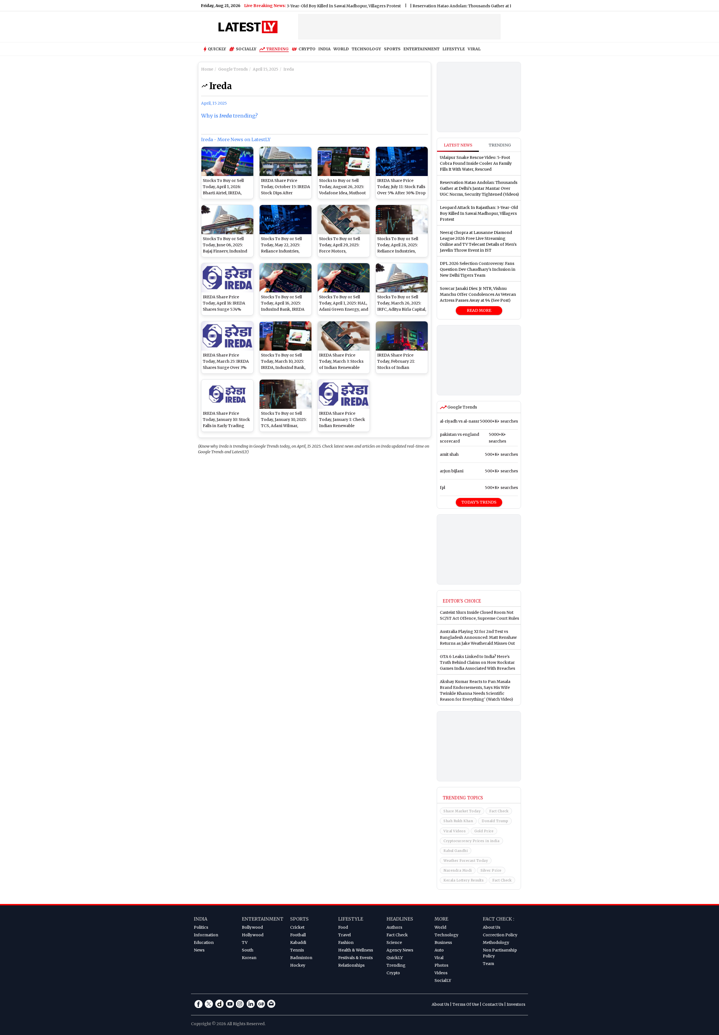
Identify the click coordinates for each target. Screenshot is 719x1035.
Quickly (217, 48)
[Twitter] (209, 1004)
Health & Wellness (355, 950)
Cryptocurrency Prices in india (471, 841)
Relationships (351, 965)
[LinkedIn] (250, 1004)
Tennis (297, 950)
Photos (441, 965)
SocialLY (442, 980)
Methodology (496, 942)
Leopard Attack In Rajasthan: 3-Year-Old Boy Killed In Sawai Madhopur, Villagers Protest (289, 5)
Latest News (458, 145)
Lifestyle (350, 919)
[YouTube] (230, 1004)
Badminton (301, 957)
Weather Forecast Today (465, 860)
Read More (479, 310)
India (200, 919)
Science (394, 942)
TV (244, 942)
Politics (201, 927)
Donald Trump (495, 821)
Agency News (399, 950)
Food (343, 927)
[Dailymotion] (219, 1004)
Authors (394, 927)
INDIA (324, 48)
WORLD (341, 48)
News (199, 950)
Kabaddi (298, 942)
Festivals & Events (355, 957)
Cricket (297, 927)
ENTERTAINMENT (421, 48)
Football (298, 934)
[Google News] (261, 1004)
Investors (516, 1004)
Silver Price (491, 870)
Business (443, 942)
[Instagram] (240, 1004)
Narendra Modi (457, 870)
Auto (439, 950)
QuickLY (394, 957)
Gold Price (483, 831)
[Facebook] (198, 1004)
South (247, 950)
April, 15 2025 (214, 103)
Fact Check (498, 811)
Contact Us (492, 1004)
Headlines (399, 919)
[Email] (271, 1004)
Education (204, 942)
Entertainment (262, 919)
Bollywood (252, 927)
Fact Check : (498, 919)
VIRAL (474, 48)
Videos (440, 972)
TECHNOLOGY (366, 48)
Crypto (307, 48)
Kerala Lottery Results (463, 880)
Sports (299, 919)
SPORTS (392, 48)
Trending (277, 48)
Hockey (297, 965)
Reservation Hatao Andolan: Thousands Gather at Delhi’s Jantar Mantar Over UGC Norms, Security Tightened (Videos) (501, 5)
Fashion (346, 942)
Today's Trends (479, 502)
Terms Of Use (465, 1004)
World (440, 927)
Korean (249, 957)
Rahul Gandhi (455, 851)
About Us (491, 927)
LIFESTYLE (453, 48)
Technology (446, 934)
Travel (344, 934)
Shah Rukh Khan (458, 821)
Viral (438, 957)
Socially (246, 48)
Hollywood (252, 934)
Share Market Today (462, 811)
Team (488, 963)
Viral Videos (454, 831)
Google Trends (462, 407)
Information (206, 934)
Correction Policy (500, 934)
